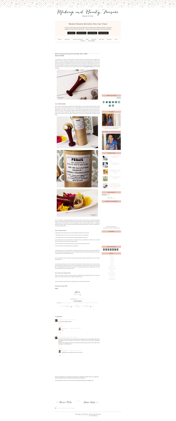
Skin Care (84, 302)
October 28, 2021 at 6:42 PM (75, 328)
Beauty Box (112, 255)
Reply (59, 323)
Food (115, 39)
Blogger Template (83, 415)
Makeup (112, 265)
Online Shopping (111, 273)
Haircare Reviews (92, 33)
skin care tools (93, 302)
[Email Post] (74, 301)
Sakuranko (60, 319)
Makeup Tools (112, 266)
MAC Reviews (71, 33)
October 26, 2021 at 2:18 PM (71, 337)
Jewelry (93, 39)
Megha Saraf (65, 328)
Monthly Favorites (112, 268)
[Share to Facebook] (79, 301)
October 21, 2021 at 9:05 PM (69, 319)
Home (78, 401)
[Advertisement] (88, 45)
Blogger (114, 197)
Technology (112, 277)
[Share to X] (78, 301)
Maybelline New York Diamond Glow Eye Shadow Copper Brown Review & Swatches (115, 185)
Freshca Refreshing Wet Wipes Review (115, 163)
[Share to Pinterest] (81, 301)
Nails (112, 271)
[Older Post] (91, 403)
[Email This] (75, 301)
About (60, 39)
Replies (61, 326)
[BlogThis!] (77, 301)
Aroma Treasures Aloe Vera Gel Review (115, 177)
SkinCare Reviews (81, 33)
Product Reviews (78, 39)
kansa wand (65, 302)
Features (67, 39)
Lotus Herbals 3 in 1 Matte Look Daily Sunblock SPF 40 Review (115, 171)
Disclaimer (91, 40)
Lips (112, 263)
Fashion (109, 39)
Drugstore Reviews (103, 33)
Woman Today (61, 337)
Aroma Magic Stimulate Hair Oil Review (115, 156)
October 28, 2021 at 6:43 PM (75, 350)
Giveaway (112, 260)
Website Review (112, 279)
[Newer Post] (64, 404)
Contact (83, 40)
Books (112, 257)
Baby (87, 39)
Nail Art (101, 39)
